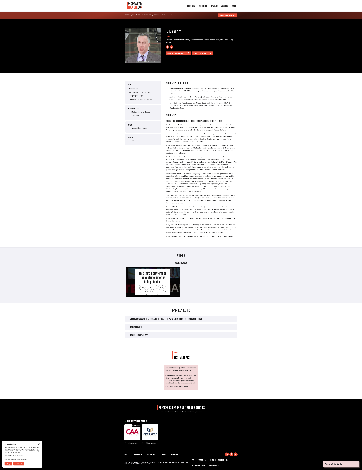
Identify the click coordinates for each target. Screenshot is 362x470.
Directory (191, 6)
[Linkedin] (227, 454)
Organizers (203, 6)
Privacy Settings (199, 460)
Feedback (138, 454)
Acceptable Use (198, 465)
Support (174, 454)
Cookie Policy (213, 465)
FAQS (164, 454)
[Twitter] (171, 47)
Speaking (135, 115)
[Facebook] (231, 454)
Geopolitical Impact (139, 128)
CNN (133, 141)
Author (168, 36)
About (127, 454)
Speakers (214, 6)
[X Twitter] (236, 454)
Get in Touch (152, 454)
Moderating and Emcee (140, 112)
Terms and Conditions (218, 460)
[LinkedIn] (167, 47)
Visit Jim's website (202, 53)
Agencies (224, 6)
